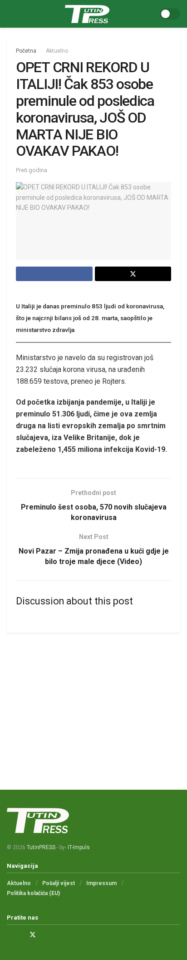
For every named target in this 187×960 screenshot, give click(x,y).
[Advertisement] (93, 703)
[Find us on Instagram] (20, 935)
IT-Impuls (79, 847)
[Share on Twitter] (133, 274)
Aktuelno (57, 51)
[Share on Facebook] (54, 274)
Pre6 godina (31, 170)
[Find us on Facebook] (9, 935)
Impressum (101, 883)
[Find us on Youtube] (44, 935)
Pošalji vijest (58, 883)
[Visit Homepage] (87, 14)
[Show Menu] (11, 14)
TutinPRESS (41, 847)
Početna (26, 51)
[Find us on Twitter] (33, 935)
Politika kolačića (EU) (33, 893)
